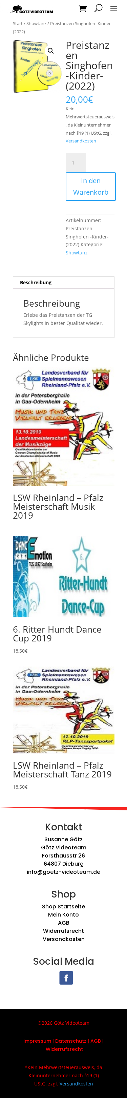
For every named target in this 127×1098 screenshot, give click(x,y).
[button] (51, 51)
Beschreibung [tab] (35, 282)
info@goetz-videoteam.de (63, 872)
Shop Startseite (63, 906)
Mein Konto (63, 915)
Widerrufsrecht (63, 931)
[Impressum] (51, 1041)
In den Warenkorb (90, 186)
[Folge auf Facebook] (66, 978)
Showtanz (36, 23)
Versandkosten (81, 141)
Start (18, 23)
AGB (63, 923)
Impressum (37, 1041)
